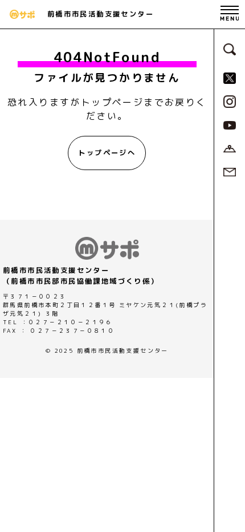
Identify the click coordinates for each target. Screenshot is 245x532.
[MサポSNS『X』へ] (229, 77)
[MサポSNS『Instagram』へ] (229, 100)
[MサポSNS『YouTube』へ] (229, 124)
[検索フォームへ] (229, 48)
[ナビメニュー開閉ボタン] (229, 14)
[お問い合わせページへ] (229, 171)
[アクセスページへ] (229, 148)
